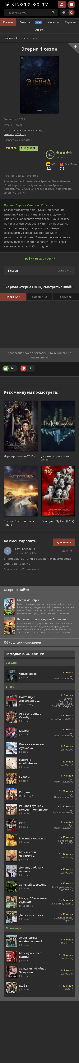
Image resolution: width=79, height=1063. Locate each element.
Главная (8, 22)
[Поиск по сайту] (53, 12)
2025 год (20, 134)
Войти (62, 4)
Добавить (64, 542)
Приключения (32, 130)
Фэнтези (9, 134)
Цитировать (32, 569)
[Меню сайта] (71, 4)
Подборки (26, 22)
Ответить (9, 569)
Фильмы (53, 22)
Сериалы (70, 22)
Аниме (39, 29)
